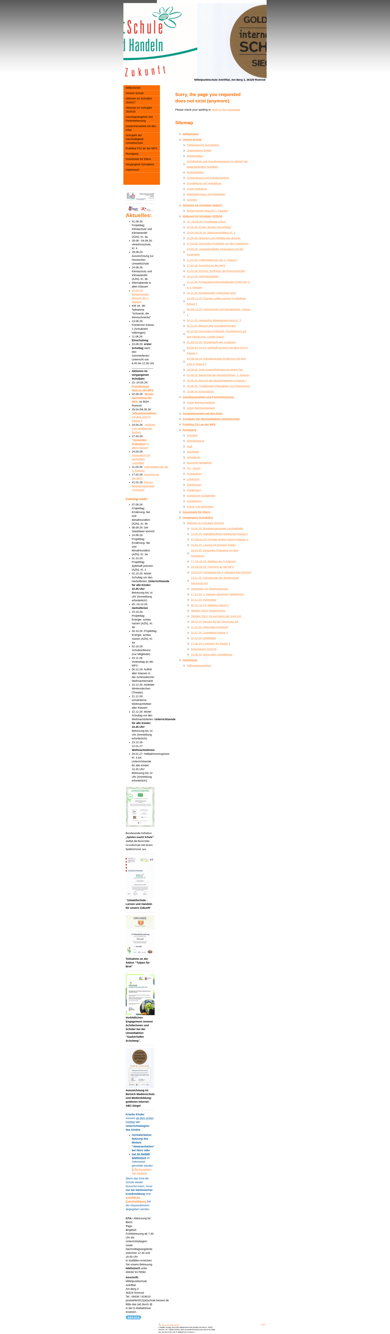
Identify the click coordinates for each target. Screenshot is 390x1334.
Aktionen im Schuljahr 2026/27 (202, 205)
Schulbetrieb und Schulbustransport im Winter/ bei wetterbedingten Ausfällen (217, 164)
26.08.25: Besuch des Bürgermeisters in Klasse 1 (217, 380)
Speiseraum (194, 484)
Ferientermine (195, 172)
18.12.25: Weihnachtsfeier (203, 276)
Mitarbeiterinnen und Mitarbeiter (206, 194)
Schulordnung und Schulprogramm (208, 177)
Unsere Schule (192, 139)
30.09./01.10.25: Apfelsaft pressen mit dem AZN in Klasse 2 (217, 350)
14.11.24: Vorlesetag (203, 599)
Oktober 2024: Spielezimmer (208, 610)
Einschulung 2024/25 (203, 649)
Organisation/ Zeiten (199, 150)
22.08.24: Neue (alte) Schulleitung (211, 654)
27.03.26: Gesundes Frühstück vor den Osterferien (217, 243)
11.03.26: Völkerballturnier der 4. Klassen (212, 260)
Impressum (190, 660)
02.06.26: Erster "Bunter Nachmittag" (209, 227)
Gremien (192, 199)
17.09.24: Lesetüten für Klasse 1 (210, 643)
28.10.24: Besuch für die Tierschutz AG (214, 621)
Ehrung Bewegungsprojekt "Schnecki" (143, 486)
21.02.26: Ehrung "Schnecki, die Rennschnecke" (216, 271)
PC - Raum (193, 468)
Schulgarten (194, 473)
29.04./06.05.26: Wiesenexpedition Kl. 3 (211, 232)
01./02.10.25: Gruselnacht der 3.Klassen (211, 342)
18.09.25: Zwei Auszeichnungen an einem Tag (215, 369)
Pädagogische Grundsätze (203, 145)
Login (263, 1324)
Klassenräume (195, 440)
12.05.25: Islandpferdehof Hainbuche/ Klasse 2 (219, 534)
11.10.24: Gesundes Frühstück (209, 627)
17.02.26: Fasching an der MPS (206, 265)
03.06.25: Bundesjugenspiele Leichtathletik (217, 528)
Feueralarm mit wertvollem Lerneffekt (141, 459)
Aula (189, 446)
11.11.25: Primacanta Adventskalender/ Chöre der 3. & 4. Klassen (218, 284)
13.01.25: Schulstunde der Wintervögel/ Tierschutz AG (215, 580)
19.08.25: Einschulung (200, 391)
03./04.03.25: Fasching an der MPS (212, 566)
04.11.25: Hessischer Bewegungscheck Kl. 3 (214, 320)
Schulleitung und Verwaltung (204, 183)
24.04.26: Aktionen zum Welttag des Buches (214, 238)
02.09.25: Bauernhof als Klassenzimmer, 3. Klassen (218, 375)
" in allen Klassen (140, 443)
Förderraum (194, 490)
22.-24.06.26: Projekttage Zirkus (206, 221)
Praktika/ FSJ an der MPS (199, 424)
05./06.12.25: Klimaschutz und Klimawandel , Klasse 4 (218, 312)
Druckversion (166, 1325)
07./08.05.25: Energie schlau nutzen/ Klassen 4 (219, 539)
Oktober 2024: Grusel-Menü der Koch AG (216, 616)
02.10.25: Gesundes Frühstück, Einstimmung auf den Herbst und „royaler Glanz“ (216, 334)
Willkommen (191, 134)
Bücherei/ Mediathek (199, 462)
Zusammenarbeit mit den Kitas (203, 413)
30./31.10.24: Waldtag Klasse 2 (210, 605)
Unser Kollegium (197, 188)
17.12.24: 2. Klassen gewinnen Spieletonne (217, 594)
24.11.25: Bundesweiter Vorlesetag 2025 (211, 292)
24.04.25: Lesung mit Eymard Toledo (213, 545)
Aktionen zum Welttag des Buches (143, 428)
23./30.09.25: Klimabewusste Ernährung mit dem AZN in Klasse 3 (216, 361)
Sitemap (176, 1325)
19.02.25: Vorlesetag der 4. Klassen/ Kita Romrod (221, 572)
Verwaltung (193, 457)
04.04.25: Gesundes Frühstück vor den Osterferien (214, 553)
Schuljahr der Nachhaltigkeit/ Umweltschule (211, 419)
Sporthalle (193, 451)
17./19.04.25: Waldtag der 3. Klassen (213, 561)
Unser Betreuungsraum (201, 408)
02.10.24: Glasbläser (203, 638)
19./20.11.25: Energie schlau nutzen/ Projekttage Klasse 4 (216, 301)
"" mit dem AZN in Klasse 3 (144, 417)
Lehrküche (193, 479)
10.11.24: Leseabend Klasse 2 (209, 632)
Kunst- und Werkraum (200, 506)
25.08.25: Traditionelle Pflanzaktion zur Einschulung (218, 386)
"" (143, 398)
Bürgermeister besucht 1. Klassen (207, 210)
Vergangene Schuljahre (198, 517)
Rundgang (189, 429)
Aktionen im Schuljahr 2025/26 (202, 216)
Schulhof (192, 435)
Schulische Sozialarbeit (201, 495)
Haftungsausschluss (199, 665)
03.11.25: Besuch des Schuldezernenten (211, 325)
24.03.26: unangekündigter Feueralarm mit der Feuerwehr (215, 252)
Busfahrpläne (195, 156)
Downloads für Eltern (196, 512)
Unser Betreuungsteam (201, 402)
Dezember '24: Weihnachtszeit (209, 588)
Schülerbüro (194, 501)
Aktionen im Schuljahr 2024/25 (205, 523)
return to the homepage (226, 109)
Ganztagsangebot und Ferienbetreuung (208, 397)
